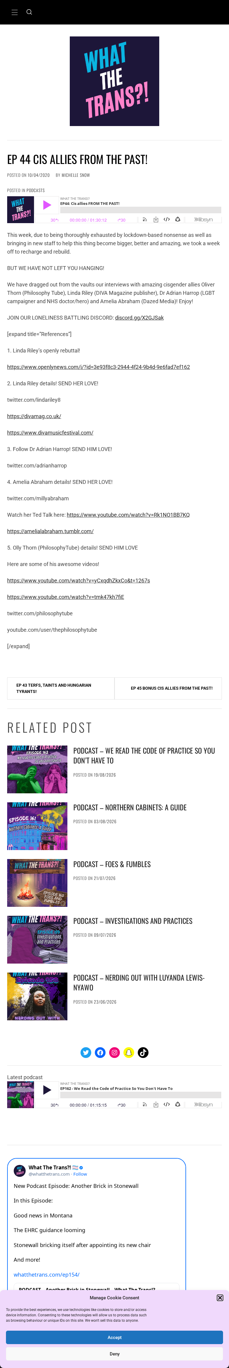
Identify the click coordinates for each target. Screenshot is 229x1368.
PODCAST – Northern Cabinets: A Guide (130, 807)
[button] (220, 1298)
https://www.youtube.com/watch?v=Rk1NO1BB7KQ (128, 515)
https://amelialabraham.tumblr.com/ (50, 531)
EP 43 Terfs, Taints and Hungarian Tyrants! (53, 688)
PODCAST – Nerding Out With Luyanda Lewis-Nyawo (139, 982)
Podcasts (36, 190)
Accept (115, 1337)
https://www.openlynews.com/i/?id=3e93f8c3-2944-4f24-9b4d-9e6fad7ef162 (98, 367)
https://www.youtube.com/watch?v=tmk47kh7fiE (65, 597)
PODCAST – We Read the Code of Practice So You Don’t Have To (144, 755)
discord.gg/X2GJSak (139, 318)
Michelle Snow (76, 175)
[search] (29, 12)
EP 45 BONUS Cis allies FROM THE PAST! (172, 688)
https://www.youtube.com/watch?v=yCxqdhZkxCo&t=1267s (78, 580)
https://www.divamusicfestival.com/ (50, 433)
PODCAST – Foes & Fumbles (112, 863)
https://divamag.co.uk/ (34, 416)
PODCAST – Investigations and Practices (132, 920)
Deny (115, 1354)
